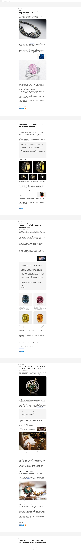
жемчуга (31, 43)
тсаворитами (39, 407)
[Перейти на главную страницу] (7, 1)
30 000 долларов (42, 138)
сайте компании (23, 338)
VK (37, 100)
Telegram (34, 100)
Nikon (38, 135)
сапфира (27, 478)
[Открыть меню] (1, 1)
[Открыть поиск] (80, 1)
